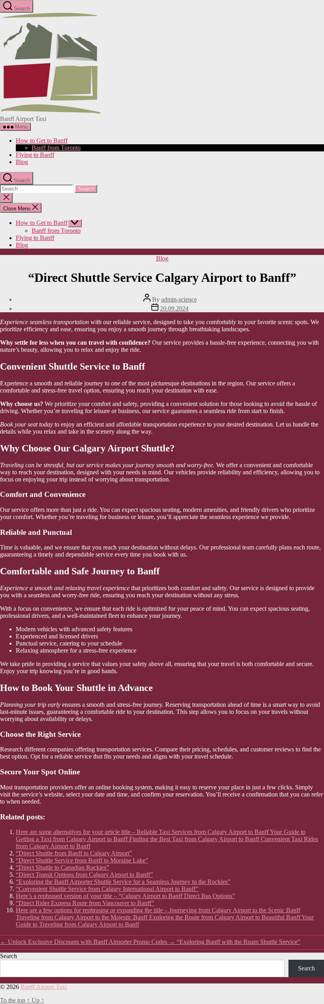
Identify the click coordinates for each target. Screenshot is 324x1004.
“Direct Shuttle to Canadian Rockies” (62, 867)
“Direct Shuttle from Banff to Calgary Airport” (74, 853)
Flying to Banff (35, 154)
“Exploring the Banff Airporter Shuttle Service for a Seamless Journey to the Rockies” (123, 881)
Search (8, 956)
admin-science (179, 299)
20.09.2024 (174, 308)
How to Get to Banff (42, 140)
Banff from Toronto (56, 147)
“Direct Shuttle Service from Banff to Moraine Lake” (82, 860)
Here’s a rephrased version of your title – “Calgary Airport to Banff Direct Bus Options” (125, 896)
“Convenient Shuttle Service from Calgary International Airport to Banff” (107, 888)
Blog (22, 162)
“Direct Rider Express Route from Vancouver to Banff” (85, 903)
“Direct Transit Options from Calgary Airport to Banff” (84, 874)
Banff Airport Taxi (44, 986)
